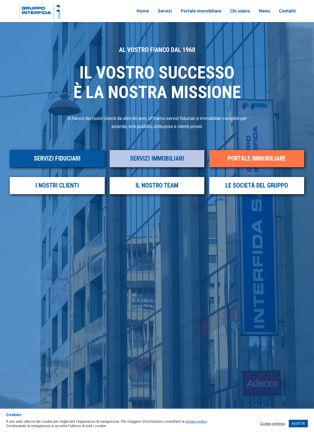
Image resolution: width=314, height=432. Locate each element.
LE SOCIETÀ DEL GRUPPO (256, 185)
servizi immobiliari (157, 158)
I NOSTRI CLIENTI (57, 185)
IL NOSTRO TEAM (156, 185)
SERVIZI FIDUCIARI (57, 158)
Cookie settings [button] (272, 423)
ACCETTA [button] (298, 423)
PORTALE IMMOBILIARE (257, 158)
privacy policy (196, 421)
